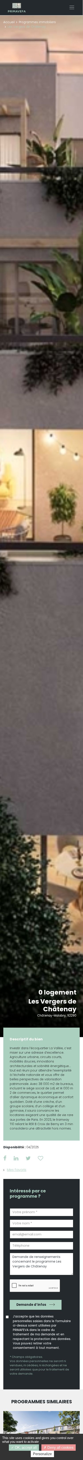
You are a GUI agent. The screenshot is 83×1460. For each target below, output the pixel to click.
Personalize (42, 1454)
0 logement (57, 992)
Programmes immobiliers (37, 22)
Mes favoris (16, 1169)
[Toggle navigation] (71, 7)
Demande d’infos (31, 1304)
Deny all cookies (59, 1447)
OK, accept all (25, 1447)
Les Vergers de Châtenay (52, 1005)
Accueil (9, 22)
